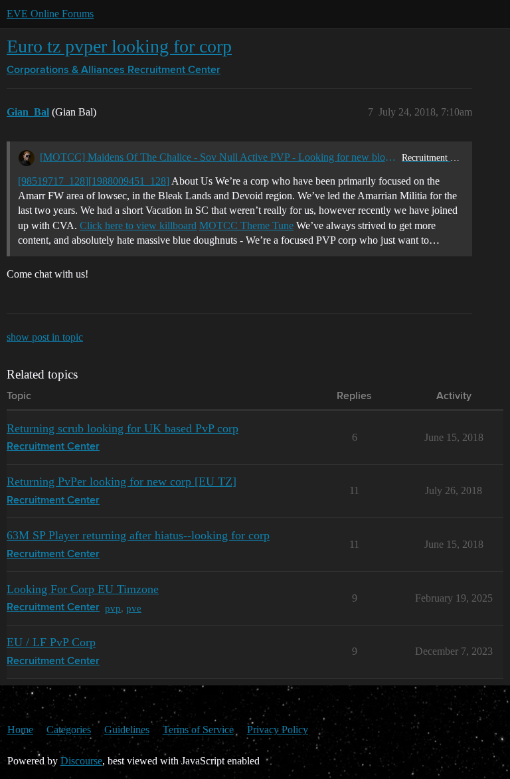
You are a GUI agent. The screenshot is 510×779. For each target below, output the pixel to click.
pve (133, 608)
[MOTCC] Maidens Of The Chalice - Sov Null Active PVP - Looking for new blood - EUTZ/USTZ (218, 157)
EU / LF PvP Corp (51, 642)
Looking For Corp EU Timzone (83, 589)
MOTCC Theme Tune (246, 225)
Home (20, 729)
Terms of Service (198, 729)
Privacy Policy (277, 729)
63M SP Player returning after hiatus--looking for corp (138, 535)
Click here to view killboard (138, 225)
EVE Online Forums (50, 13)
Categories (68, 729)
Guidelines (126, 729)
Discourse (81, 760)
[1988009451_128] (128, 181)
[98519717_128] (53, 181)
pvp (113, 608)
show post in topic (45, 337)
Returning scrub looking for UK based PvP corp (122, 428)
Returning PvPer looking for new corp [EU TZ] (121, 481)
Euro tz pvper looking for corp (119, 46)
